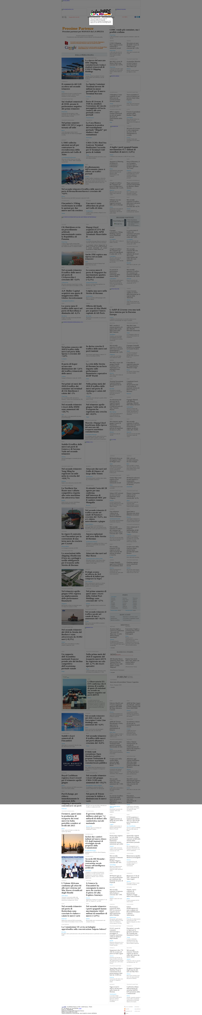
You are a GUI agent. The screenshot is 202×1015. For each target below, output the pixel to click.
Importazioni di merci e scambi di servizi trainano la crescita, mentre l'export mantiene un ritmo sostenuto (71, 95)
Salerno (135, 599)
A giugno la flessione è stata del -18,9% (71, 378)
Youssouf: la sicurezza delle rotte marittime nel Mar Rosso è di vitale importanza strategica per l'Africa (70, 899)
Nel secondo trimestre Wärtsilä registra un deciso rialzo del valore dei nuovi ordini (133, 953)
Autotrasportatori (127, 620)
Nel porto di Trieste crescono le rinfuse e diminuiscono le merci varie (96, 797)
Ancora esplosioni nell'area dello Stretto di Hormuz (96, 536)
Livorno (124, 603)
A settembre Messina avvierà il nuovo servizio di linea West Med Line (133, 64)
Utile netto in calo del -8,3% (133, 789)
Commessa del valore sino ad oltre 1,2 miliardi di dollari (116, 980)
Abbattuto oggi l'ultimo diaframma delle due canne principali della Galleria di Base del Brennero (133, 763)
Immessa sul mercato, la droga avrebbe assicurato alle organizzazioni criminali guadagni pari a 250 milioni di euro (116, 960)
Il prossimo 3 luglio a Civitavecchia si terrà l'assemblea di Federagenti (132, 631)
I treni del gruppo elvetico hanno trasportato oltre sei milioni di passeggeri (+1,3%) (72, 133)
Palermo (125, 606)
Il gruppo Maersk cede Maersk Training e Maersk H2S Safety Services (133, 402)
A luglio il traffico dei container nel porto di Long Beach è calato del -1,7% (116, 251)
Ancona (113, 598)
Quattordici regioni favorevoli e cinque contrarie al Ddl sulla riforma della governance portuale (133, 839)
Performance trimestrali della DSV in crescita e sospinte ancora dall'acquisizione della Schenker (115, 911)
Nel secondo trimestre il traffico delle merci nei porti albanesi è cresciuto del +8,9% (96, 739)
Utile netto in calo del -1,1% (133, 264)
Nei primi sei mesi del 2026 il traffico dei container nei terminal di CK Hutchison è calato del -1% (72, 388)
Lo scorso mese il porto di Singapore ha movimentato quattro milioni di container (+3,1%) (96, 275)
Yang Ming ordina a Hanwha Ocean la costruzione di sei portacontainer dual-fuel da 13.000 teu (116, 971)
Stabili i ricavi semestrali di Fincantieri (68, 738)
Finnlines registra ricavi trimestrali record (132, 563)
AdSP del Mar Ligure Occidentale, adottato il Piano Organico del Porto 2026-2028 (133, 705)
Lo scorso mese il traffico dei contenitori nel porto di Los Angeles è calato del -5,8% (133, 233)
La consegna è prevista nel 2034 (70, 548)
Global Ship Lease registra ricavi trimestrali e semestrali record (115, 480)
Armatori (113, 616)
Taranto (135, 603)
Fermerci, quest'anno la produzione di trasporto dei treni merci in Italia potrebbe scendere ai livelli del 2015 (71, 820)
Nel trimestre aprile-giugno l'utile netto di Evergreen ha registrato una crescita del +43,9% (96, 409)
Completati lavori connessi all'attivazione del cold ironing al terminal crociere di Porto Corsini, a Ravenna (133, 386)
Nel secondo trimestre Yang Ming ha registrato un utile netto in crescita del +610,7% (72, 474)
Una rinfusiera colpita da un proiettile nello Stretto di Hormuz (115, 514)
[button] (139, 17)
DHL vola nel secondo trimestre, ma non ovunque (132, 459)
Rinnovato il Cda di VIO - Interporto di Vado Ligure (133, 877)
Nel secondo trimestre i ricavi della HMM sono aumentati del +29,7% (72, 408)
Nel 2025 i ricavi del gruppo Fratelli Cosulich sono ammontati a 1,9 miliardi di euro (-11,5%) (116, 367)
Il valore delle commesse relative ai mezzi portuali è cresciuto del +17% (116, 849)
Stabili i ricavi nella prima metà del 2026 (71, 483)
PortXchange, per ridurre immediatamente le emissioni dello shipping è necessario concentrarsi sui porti (72, 800)
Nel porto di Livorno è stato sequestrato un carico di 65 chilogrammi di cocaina (133, 132)
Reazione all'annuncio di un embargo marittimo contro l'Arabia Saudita (116, 944)
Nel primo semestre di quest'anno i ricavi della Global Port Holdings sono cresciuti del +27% (96, 596)
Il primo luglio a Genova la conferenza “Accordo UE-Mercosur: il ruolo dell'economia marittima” (117, 633)
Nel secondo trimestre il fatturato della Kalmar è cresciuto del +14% (116, 892)
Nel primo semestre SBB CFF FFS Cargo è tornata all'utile (72, 125)
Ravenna (135, 598)
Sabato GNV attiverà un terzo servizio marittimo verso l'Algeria (116, 495)
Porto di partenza (132, 220)
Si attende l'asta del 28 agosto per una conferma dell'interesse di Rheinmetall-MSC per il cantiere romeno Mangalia (96, 495)
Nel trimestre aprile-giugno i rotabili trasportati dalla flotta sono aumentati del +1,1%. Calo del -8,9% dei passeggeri (116, 283)
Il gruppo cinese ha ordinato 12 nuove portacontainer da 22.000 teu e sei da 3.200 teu (94, 77)
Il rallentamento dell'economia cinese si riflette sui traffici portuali (95, 170)
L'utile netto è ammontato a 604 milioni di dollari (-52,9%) (116, 789)
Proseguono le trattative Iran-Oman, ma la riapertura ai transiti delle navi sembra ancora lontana (96, 545)
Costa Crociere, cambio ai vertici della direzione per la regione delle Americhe (133, 294)
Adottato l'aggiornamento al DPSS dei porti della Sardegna (116, 819)
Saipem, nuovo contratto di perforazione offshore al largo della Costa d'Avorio (133, 893)
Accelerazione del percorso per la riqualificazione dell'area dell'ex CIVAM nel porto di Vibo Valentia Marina (116, 404)
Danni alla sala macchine (133, 557)
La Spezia (125, 601)
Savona (135, 601)
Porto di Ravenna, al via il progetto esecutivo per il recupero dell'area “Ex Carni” (133, 165)
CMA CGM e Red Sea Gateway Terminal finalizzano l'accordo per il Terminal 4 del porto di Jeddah (96, 147)
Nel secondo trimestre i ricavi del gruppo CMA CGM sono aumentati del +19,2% (96, 779)
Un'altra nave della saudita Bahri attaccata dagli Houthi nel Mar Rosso (116, 762)
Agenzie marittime (115, 620)
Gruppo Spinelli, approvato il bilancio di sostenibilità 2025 (116, 563)
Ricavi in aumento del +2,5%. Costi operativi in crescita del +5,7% (133, 282)
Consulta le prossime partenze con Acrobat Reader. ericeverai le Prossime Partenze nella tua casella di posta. (87, 42)
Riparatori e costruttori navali (130, 616)
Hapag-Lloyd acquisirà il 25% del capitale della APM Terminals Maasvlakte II (96, 232)
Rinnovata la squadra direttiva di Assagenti (133, 856)
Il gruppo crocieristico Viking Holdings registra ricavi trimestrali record (116, 233)
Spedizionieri (114, 618)
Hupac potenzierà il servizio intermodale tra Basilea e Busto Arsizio (133, 185)
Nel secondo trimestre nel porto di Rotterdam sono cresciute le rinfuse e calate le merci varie (72, 911)
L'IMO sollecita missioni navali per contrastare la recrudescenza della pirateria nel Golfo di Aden (71, 148)
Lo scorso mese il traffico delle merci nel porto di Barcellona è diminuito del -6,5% (72, 309)
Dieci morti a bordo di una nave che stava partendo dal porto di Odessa (133, 977)
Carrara (113, 606)
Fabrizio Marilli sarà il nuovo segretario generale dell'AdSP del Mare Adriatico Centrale (116, 706)
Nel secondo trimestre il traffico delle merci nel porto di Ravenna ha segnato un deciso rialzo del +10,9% (133, 426)
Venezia (135, 608)
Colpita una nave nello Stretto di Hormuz (96, 292)
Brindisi (113, 603)
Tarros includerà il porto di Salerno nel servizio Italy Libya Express (133, 97)
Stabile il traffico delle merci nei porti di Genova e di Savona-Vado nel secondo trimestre (72, 449)
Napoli (124, 604)
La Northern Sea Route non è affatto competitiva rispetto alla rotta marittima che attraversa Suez (71, 493)
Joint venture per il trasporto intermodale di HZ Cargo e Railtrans (133, 529)
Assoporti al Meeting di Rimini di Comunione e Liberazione (116, 164)
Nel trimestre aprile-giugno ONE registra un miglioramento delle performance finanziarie (71, 596)
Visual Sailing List (118, 221)
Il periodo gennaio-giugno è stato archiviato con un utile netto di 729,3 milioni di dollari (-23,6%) (71, 115)
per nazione (131, 224)
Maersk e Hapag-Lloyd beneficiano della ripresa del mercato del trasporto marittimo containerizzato (96, 427)
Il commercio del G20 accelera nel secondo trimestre (72, 86)
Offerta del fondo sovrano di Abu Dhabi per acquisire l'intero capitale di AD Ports (96, 309)
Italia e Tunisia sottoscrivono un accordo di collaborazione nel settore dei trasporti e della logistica (133, 746)
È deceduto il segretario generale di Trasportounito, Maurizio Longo (133, 365)
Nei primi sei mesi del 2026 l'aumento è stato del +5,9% (75, 198)
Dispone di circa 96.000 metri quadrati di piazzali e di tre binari (116, 752)
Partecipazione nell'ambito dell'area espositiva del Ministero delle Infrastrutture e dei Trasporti (116, 173)
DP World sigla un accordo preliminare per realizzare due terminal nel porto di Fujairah (116, 879)
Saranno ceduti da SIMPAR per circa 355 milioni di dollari (133, 829)
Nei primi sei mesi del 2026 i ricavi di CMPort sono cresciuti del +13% (133, 45)
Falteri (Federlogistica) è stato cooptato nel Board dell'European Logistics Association (133, 911)
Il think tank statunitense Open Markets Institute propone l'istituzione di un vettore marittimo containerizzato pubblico (96, 757)
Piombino (125, 608)
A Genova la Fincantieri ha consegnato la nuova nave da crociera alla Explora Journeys (95, 889)
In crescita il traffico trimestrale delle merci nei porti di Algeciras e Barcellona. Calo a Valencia (116, 800)
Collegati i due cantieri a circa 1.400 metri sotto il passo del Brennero (133, 772)
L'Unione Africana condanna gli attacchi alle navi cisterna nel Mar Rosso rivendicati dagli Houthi (72, 888)
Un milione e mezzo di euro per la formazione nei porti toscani (133, 724)
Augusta (113, 599)
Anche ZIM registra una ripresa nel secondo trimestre (96, 256)
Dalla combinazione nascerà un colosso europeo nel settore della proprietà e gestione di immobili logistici (95, 585)
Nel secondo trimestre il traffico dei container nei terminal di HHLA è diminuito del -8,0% (133, 273)
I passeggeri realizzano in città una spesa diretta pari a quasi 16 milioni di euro (133, 520)
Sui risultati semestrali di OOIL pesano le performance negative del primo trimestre (72, 105)
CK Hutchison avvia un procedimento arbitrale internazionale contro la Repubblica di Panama (71, 233)
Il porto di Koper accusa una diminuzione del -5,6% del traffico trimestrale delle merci (72, 369)
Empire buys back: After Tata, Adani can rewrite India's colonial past (132, 661)
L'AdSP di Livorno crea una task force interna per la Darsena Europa (125, 312)
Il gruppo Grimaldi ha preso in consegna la (133, 347)
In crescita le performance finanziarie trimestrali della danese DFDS (115, 273)
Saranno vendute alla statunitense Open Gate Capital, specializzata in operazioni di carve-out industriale (133, 411)
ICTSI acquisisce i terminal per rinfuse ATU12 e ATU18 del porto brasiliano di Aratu (133, 820)
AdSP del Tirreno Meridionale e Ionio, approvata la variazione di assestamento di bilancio (116, 726)
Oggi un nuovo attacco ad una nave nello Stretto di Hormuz (116, 989)
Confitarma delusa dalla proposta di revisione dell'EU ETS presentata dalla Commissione (133, 990)
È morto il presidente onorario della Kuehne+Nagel (133, 113)
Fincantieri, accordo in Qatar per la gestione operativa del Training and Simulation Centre (133, 931)
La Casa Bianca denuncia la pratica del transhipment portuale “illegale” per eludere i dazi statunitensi (96, 129)
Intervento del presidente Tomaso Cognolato (124, 682)
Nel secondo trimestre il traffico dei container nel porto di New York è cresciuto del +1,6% (116, 530)
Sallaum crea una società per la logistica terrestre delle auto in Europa (116, 202)
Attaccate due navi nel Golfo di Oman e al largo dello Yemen (96, 471)
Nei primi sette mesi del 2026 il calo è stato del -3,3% (115, 193)
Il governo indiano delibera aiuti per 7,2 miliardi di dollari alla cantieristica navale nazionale (96, 818)
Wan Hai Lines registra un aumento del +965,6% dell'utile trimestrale (133, 328)
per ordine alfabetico (133, 222)
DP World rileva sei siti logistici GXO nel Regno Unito (116, 459)
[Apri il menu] (63, 17)
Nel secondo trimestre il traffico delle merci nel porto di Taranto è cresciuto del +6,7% (133, 203)
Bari (112, 601)
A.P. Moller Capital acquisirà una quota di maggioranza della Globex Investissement (72, 294)
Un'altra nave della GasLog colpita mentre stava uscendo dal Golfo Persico (133, 550)
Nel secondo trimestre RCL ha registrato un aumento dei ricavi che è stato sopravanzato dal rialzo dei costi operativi (133, 254)
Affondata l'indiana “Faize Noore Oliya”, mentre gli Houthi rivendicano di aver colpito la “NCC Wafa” (96, 562)
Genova (125, 598)
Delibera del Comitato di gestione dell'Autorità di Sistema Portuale (116, 827)
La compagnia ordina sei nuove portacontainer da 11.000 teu (133, 336)
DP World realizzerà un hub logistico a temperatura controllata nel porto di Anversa (133, 481)
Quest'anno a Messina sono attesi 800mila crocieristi (133, 513)
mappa (134, 610)
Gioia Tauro (125, 599)
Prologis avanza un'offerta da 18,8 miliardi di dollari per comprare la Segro (94, 575)
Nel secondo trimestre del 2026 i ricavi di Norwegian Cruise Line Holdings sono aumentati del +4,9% (95, 720)
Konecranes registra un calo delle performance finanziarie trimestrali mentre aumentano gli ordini (116, 840)
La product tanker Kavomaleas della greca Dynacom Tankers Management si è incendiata (116, 998)
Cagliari (113, 604)
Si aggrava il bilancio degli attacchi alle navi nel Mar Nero (133, 969)
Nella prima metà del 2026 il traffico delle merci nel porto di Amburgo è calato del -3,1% (96, 388)
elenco (119, 610)
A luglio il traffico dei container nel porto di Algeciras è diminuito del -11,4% (116, 185)
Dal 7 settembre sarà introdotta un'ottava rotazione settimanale (132, 193)
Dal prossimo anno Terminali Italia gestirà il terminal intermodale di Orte (116, 744)
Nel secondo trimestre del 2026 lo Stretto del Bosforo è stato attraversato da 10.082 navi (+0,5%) (72, 634)
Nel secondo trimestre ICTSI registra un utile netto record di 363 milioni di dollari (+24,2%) (116, 551)
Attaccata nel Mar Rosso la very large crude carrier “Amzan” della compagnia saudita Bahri (71, 160)
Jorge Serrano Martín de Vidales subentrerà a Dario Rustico (133, 303)
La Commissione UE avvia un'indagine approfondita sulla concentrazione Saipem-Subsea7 (84, 928)
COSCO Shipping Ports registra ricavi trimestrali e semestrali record (116, 45)
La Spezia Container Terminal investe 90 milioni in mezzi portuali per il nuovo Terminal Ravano (95, 89)
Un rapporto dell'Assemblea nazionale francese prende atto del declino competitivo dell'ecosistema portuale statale (72, 661)
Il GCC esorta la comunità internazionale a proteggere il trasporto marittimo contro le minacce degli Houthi (116, 933)
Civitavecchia (114, 608)
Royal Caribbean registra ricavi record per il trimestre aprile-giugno (72, 779)
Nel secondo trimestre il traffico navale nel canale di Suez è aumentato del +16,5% (95, 615)
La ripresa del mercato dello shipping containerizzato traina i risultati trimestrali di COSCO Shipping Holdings (95, 66)
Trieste (134, 606)
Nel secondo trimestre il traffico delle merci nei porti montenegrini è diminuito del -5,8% (116, 349)
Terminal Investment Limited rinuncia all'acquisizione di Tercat (116, 383)
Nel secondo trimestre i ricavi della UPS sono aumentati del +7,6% (116, 781)
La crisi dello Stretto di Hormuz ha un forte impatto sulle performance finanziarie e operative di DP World (96, 370)
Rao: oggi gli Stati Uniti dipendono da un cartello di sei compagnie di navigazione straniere (95, 769)
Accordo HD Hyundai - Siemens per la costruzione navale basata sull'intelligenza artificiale (95, 863)
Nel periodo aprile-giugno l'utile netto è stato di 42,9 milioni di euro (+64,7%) (133, 571)
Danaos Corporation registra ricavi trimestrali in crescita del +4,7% (133, 495)
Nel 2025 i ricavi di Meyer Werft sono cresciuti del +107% (116, 63)
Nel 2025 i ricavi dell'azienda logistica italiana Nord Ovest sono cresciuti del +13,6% (133, 782)
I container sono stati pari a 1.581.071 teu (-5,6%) (122, 156)
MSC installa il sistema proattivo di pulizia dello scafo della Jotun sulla (116, 329)
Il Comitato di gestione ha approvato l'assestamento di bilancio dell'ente (116, 715)
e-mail (80, 1008)
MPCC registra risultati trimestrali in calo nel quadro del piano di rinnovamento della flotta (116, 116)
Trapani (135, 604)
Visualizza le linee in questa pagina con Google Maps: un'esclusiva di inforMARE (92, 47)
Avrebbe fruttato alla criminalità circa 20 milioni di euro (133, 140)
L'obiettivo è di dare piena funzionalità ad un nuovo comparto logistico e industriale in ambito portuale (133, 175)
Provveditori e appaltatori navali (131, 618)
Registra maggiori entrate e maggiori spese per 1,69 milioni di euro (116, 735)
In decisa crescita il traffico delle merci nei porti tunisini (96, 348)
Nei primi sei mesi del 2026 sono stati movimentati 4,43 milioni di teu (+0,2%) (116, 539)
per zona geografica (133, 225)
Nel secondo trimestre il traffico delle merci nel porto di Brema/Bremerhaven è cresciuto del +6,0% (82, 191)
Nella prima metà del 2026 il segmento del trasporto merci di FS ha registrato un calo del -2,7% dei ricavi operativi (96, 660)
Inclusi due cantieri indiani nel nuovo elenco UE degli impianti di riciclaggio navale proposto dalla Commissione (95, 842)
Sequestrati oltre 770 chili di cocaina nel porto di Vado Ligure (116, 951)
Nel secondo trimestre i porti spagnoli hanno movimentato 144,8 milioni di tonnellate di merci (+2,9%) (96, 911)
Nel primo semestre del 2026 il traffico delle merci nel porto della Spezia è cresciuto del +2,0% (72, 351)
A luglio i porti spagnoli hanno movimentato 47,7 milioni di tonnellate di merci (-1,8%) (124, 149)
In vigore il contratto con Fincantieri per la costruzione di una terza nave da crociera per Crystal (72, 539)
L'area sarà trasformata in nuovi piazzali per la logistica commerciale (116, 415)
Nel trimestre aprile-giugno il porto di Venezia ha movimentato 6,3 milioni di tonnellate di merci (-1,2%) (116, 426)
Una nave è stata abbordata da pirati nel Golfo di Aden (95, 205)
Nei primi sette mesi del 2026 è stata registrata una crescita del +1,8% (133, 242)
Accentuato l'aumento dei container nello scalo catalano (116, 811)
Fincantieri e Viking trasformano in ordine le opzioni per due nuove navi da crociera (72, 207)
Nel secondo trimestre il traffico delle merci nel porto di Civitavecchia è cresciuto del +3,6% (72, 275)
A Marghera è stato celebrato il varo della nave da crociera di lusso (116, 98)
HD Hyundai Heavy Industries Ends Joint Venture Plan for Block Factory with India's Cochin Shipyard (117, 663)
